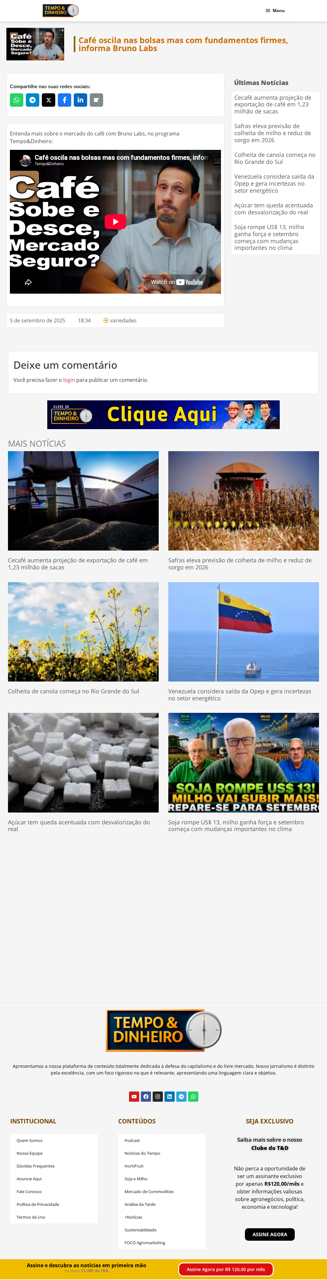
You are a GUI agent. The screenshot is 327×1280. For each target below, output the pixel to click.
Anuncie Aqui (29, 1179)
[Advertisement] (279, 301)
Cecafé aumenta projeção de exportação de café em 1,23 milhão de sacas (272, 104)
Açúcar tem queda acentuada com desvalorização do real (273, 208)
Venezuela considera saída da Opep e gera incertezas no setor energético (274, 183)
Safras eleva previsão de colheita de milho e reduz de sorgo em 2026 (272, 132)
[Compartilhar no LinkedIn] (80, 100)
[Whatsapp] (193, 1096)
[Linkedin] (169, 1096)
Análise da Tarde (140, 1204)
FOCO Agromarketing (145, 1242)
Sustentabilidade (140, 1230)
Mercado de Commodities (149, 1191)
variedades (123, 320)
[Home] (60, 10)
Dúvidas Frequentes (36, 1166)
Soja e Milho (136, 1179)
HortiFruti (134, 1166)
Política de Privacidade (38, 1204)
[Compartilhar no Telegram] (32, 100)
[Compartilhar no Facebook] (64, 100)
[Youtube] (134, 1096)
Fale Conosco (29, 1191)
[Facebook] (146, 1096)
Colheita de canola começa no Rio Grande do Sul (275, 158)
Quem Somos (29, 1140)
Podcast (132, 1140)
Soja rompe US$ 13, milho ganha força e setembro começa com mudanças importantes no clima (269, 237)
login (69, 379)
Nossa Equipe (29, 1153)
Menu (279, 10)
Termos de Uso (31, 1217)
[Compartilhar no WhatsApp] (16, 100)
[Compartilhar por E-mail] (96, 100)
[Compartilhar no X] (48, 100)
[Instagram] (158, 1096)
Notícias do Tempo (142, 1153)
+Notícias (133, 1217)
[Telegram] (181, 1096)
